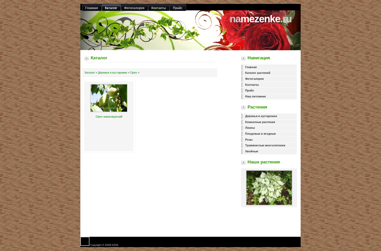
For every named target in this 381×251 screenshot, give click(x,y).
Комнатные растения (260, 122)
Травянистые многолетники (265, 145)
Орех (133, 72)
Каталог (90, 72)
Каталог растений (257, 72)
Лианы (250, 127)
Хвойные (251, 151)
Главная (251, 67)
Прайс (249, 90)
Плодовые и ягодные (260, 133)
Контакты (252, 84)
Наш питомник (255, 96)
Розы (248, 139)
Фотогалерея (254, 78)
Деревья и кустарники (112, 72)
